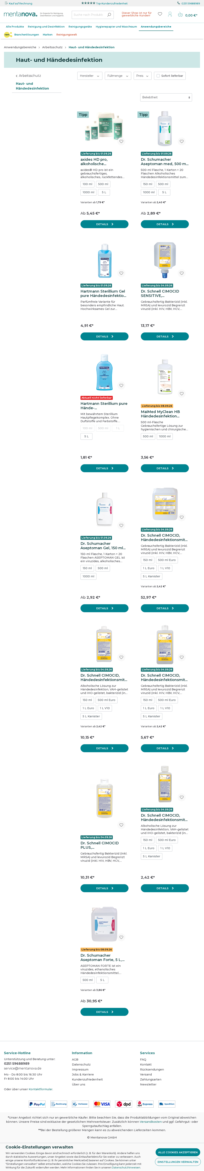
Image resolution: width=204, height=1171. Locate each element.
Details (102, 224)
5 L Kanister (151, 576)
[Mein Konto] (170, 14)
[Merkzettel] (160, 14)
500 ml (103, 184)
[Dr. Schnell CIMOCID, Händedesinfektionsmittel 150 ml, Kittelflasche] (165, 784)
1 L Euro (148, 568)
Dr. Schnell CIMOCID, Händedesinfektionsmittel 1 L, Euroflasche (103, 677)
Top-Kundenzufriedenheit (112, 3)
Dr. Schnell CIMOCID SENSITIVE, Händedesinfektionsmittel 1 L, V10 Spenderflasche (164, 293)
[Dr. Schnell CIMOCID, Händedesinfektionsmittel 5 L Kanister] (165, 504)
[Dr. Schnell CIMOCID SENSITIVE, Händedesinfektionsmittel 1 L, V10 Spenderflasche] (165, 260)
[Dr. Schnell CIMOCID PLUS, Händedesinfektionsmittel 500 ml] (104, 798)
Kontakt (146, 1064)
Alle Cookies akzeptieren (178, 1152)
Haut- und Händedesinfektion (32, 86)
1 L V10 (165, 568)
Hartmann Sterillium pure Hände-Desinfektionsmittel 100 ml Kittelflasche (104, 405)
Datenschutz (81, 1064)
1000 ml (88, 192)
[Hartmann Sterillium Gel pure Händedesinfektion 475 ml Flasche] (104, 260)
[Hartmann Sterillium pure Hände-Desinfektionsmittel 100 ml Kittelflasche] (104, 373)
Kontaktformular (40, 1089)
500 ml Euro (167, 560)
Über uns (78, 1084)
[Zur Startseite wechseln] (34, 14)
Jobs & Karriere (83, 1074)
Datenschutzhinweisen (126, 1167)
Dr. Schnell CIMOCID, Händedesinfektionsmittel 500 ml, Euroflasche (164, 677)
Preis (140, 76)
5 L (104, 192)
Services (147, 1053)
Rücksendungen (152, 1069)
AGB (75, 1059)
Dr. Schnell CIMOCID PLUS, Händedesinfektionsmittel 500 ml (103, 845)
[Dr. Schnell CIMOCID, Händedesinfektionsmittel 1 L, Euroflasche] (104, 644)
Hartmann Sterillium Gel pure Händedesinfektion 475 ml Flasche (103, 293)
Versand (146, 1074)
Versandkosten (151, 1122)
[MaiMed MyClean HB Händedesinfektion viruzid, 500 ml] (165, 377)
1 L (118, 428)
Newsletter (148, 1084)
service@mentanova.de (22, 1068)
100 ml (87, 184)
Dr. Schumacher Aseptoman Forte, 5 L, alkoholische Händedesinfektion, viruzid (101, 957)
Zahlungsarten (150, 1079)
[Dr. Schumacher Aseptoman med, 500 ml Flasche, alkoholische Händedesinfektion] (165, 129)
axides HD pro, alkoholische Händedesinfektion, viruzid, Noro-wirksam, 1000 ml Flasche (101, 161)
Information (82, 1053)
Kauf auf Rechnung (20, 3)
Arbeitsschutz (30, 76)
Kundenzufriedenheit (87, 1079)
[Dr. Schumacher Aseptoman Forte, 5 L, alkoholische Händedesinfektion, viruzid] (104, 924)
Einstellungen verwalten (178, 1161)
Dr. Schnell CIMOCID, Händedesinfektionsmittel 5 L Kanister (164, 537)
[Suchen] (109, 15)
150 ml (147, 184)
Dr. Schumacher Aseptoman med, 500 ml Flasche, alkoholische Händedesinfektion (164, 161)
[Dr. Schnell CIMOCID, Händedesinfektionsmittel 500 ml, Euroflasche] (165, 644)
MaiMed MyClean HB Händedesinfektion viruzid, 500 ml (160, 414)
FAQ (143, 1059)
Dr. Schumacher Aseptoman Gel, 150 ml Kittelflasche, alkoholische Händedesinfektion (101, 545)
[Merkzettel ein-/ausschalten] (121, 141)
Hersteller (87, 76)
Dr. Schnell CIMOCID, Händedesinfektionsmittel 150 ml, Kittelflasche (164, 817)
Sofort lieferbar (172, 76)
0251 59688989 (190, 3)
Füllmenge (115, 76)
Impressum (80, 1069)
